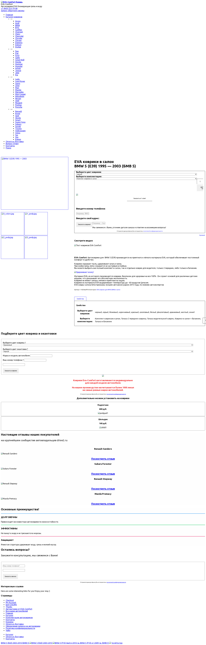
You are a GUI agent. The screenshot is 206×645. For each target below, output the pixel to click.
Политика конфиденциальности (20, 628)
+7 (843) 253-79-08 (9, 8)
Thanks (9, 607)
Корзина (9, 622)
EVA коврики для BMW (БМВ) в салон (108, 289)
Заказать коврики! (84, 224)
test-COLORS (11, 605)
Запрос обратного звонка (12, 11)
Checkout (10, 600)
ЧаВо (8, 630)
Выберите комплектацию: (89, 176)
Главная (9, 613)
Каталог (9, 615)
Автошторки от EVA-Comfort (19, 609)
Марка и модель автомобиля (16, 355)
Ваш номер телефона (13, 360)
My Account (11, 602)
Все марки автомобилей (17, 611)
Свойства (80, 299)
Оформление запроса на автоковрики (23, 626)
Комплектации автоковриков (19, 617)
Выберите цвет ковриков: (88, 172)
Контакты (10, 620)
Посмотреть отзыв (103, 458)
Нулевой (202, 235)
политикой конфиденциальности (153, 231)
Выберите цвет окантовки (15, 349)
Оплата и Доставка (15, 624)
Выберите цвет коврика (14, 343)
